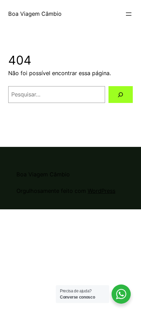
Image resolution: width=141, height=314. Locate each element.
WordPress (101, 190)
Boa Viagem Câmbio (35, 13)
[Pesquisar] (120, 94)
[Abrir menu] (129, 14)
